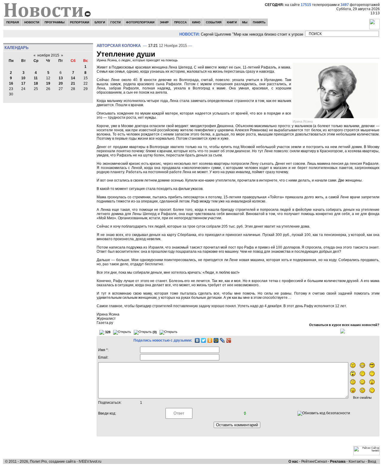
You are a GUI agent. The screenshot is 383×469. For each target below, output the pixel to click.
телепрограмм (319, 5)
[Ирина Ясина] (336, 90)
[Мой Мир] (216, 340)
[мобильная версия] (81, 33)
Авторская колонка (119, 45)
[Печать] (342, 331)
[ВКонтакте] (197, 340)
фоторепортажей (360, 5)
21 (73, 83)
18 (36, 83)
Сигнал (321, 461)
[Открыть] (122, 332)
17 (23, 83)
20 (61, 83)
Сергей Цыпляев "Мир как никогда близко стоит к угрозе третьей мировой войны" (271, 34)
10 (23, 78)
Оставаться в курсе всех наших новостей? (344, 325)
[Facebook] (55, 33)
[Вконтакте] (24, 33)
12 (48, 78)
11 (36, 78)
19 (48, 83)
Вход (372, 461)
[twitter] (68, 33)
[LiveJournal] (222, 340)
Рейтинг (308, 461)
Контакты (357, 461)
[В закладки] (39, 33)
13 (61, 78)
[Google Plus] (229, 340)
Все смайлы (362, 397)
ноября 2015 (48, 55)
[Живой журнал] (11, 33)
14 (73, 78)
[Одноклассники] (210, 340)
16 (11, 83)
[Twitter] (203, 340)
